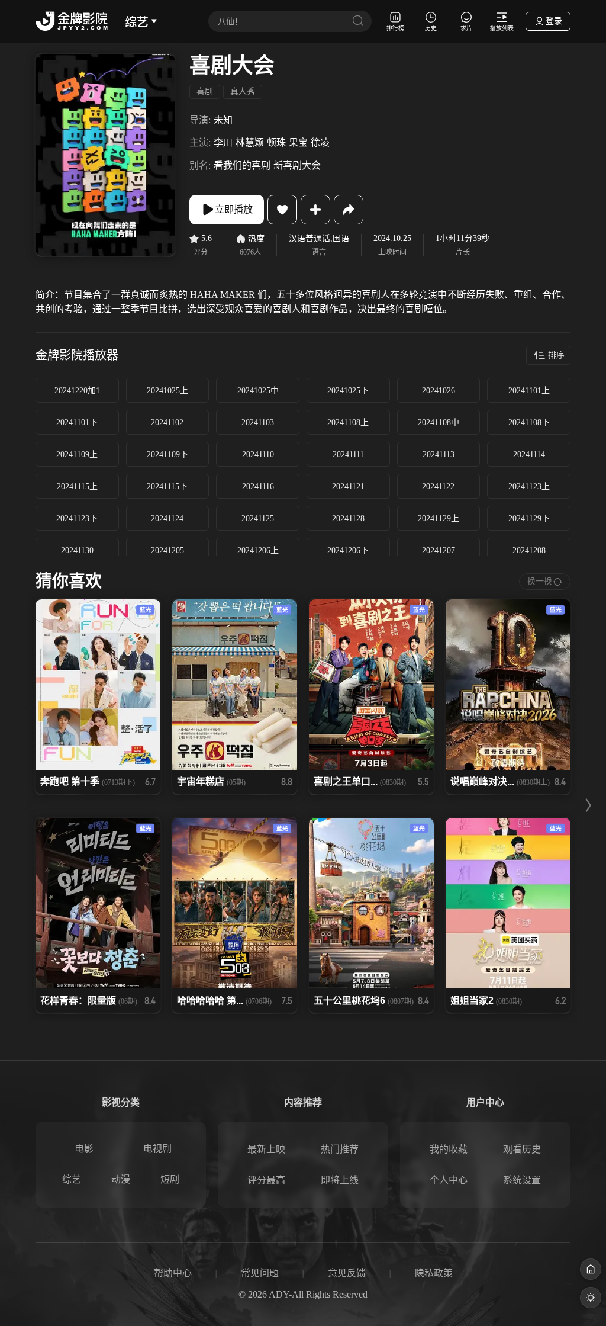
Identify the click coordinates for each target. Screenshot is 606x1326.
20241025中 (258, 390)
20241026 (438, 390)
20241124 (167, 518)
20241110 (258, 454)
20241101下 (77, 422)
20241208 (529, 550)
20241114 (529, 454)
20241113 (438, 454)
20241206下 (348, 550)
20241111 (348, 454)
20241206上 (258, 550)
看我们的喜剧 (242, 165)
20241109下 (167, 454)
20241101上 (529, 390)
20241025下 (348, 390)
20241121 (348, 486)
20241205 (167, 550)
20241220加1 (77, 390)
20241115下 (167, 486)
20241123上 (529, 486)
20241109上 (77, 454)
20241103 (257, 422)
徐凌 (320, 142)
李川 (223, 142)
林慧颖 (250, 142)
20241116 (258, 486)
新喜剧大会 (297, 165)
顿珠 (276, 142)
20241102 (167, 422)
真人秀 (242, 91)
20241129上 (438, 518)
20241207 (438, 550)
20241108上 (348, 422)
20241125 (257, 518)
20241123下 (77, 518)
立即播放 (234, 209)
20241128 (348, 518)
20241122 (438, 486)
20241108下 (529, 422)
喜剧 (204, 91)
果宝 (298, 142)
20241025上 (167, 390)
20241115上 (77, 486)
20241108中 (438, 422)
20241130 (77, 550)
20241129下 (529, 518)
